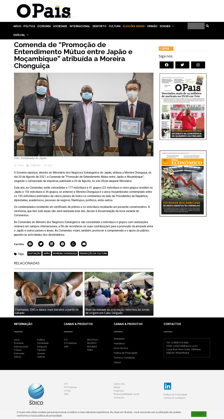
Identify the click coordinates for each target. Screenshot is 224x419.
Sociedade (60, 26)
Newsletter (119, 338)
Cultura (115, 26)
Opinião (152, 26)
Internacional (80, 26)
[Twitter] (182, 64)
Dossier (165, 26)
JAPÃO (46, 253)
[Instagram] (198, 64)
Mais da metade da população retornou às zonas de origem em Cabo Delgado (117, 311)
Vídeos (117, 362)
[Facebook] (167, 64)
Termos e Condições (124, 357)
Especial (19, 35)
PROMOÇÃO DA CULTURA (93, 253)
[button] (30, 244)
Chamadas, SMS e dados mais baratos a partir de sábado (47, 311)
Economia (44, 26)
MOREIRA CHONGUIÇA (65, 253)
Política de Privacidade (125, 352)
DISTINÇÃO (34, 253)
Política (29, 26)
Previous (19, 294)
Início (17, 26)
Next (78, 294)
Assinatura (119, 343)
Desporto (99, 26)
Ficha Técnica (121, 348)
